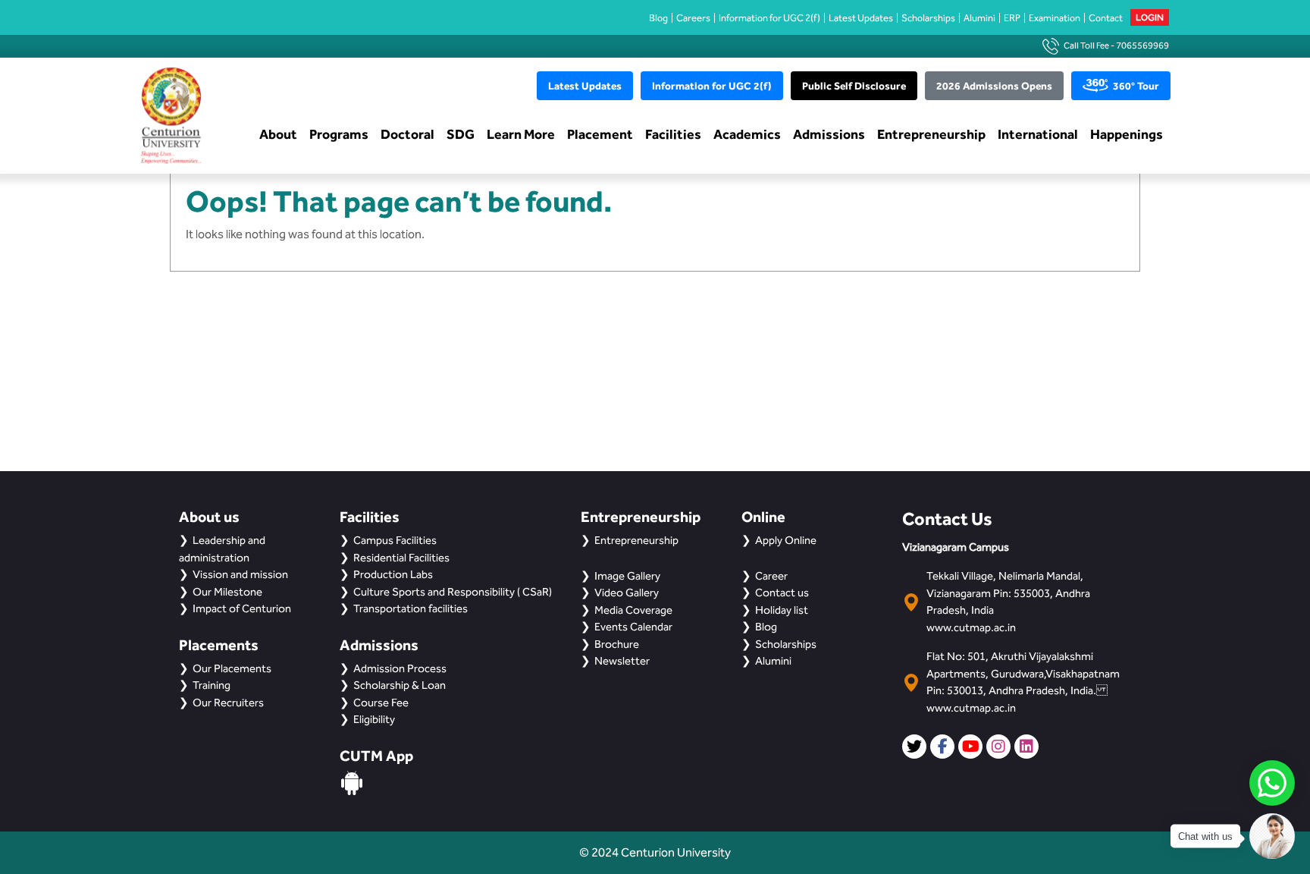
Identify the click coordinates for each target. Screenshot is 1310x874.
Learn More (521, 134)
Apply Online (785, 540)
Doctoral (407, 134)
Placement (600, 134)
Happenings (1126, 134)
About (278, 134)
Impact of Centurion (242, 608)
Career (771, 576)
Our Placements (232, 668)
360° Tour (1136, 86)
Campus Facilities (395, 540)
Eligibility (374, 719)
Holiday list (781, 610)
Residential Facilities (401, 557)
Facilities (673, 134)
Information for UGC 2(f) (769, 18)
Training (211, 685)
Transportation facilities (410, 608)
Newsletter (622, 661)
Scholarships (928, 18)
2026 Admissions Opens (994, 86)
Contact (1106, 18)
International (1038, 134)
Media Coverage (633, 610)
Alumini (979, 18)
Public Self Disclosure (854, 86)
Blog (658, 18)
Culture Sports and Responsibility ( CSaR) (452, 592)
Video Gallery (626, 592)
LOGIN (1150, 17)
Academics (747, 134)
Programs (338, 134)
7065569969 (1142, 45)
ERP (1012, 18)
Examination (1054, 18)
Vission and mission (240, 574)
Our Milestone (227, 592)
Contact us (782, 592)
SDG (461, 134)
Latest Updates (861, 18)
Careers (693, 18)
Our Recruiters (228, 702)
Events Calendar (633, 626)
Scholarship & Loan (399, 685)
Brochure (616, 644)
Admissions (829, 134)
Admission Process (400, 668)
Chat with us (1205, 836)
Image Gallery (627, 576)
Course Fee (381, 702)
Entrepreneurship (931, 134)
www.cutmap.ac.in (971, 627)
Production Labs (393, 574)
